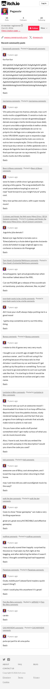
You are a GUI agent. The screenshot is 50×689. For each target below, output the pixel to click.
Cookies (6, 682)
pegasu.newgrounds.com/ (16, 37)
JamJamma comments (11, 101)
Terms (20, 677)
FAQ (20, 664)
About (6, 664)
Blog (35, 664)
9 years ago (12, 342)
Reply (5, 93)
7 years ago (12, 307)
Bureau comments (10, 336)
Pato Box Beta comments (12, 602)
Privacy (36, 677)
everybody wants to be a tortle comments (19, 298)
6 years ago (12, 227)
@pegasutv (38, 37)
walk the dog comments (12, 498)
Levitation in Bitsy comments (14, 392)
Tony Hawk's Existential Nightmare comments (20, 260)
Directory (7, 677)
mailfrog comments (10, 536)
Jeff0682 (35, 602)
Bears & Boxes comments (12, 168)
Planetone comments (11, 570)
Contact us (8, 668)
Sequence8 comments (11, 49)
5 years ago (12, 54)
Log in (43, 3)
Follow (35, 28)
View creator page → (10, 30)
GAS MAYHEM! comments (13, 628)
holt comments (8, 460)
